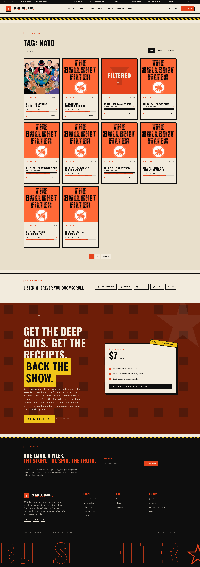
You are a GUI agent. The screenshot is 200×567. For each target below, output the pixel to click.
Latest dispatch (90, 499)
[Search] (170, 9)
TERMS (169, 533)
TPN (43, 520)
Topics (91, 8)
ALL (151, 50)
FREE (160, 50)
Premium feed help (157, 507)
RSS (175, 533)
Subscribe (151, 463)
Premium (121, 8)
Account (152, 503)
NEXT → (106, 256)
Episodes (72, 8)
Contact (119, 507)
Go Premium (187, 9)
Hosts (110, 8)
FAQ (151, 511)
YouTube (27, 520)
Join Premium (155, 499)
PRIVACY (161, 533)
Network (132, 8)
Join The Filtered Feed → (39, 418)
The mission (121, 499)
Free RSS (87, 515)
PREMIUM (170, 50)
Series (82, 8)
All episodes (89, 503)
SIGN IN (177, 8)
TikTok (36, 520)
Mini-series (88, 507)
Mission (101, 8)
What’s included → (64, 419)
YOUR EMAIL (108, 458)
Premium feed (89, 511)
